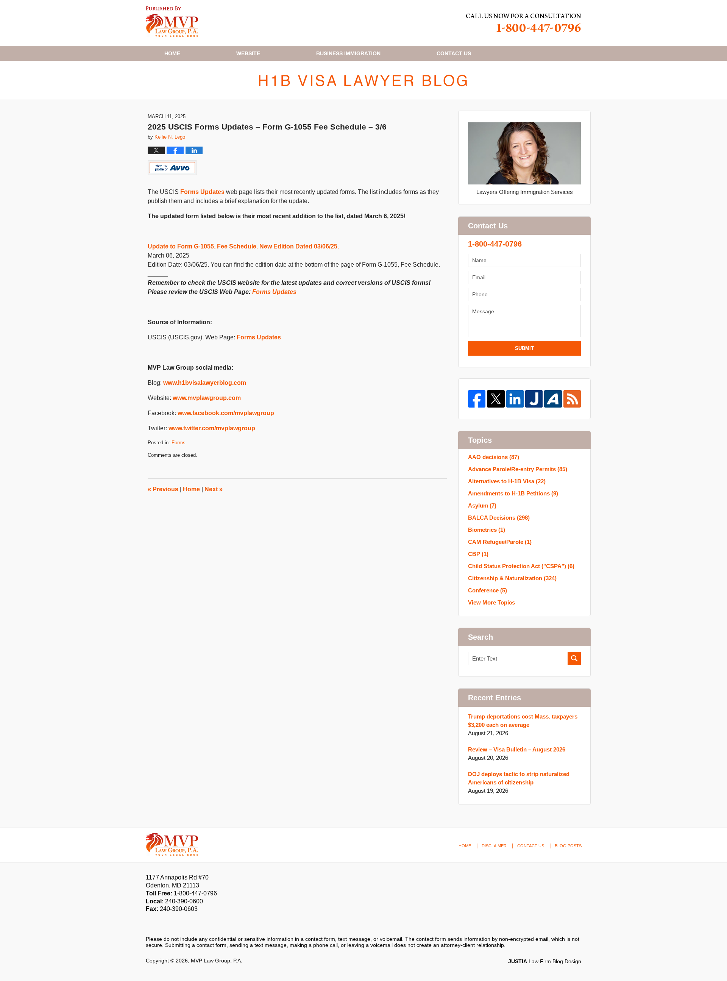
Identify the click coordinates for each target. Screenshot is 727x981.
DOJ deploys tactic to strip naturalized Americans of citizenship (518, 778)
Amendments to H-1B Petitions (513, 493)
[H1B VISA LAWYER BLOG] (363, 80)
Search (574, 658)
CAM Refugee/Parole (500, 542)
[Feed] (572, 399)
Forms (179, 442)
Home (172, 53)
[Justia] (533, 399)
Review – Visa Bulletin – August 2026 (516, 749)
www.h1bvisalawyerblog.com (204, 383)
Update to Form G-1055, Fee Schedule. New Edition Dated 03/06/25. (243, 246)
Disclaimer (494, 846)
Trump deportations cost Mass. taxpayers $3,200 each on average (522, 720)
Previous (163, 489)
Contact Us (530, 846)
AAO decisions (493, 457)
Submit (524, 348)
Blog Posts (568, 846)
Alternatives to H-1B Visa (507, 481)
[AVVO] (552, 399)
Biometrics (486, 529)
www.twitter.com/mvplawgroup (211, 428)
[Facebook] (476, 399)
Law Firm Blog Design (544, 961)
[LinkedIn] (514, 399)
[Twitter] (495, 399)
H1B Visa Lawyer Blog (172, 21)
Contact (454, 53)
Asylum (482, 505)
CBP (478, 554)
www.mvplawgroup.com (207, 398)
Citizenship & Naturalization (512, 578)
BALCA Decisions (499, 517)
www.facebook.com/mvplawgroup (226, 413)
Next (213, 489)
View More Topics (491, 602)
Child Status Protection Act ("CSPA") (521, 566)
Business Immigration (348, 53)
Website (248, 53)
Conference (487, 590)
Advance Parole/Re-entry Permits (517, 469)
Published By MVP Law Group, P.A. (523, 23)
